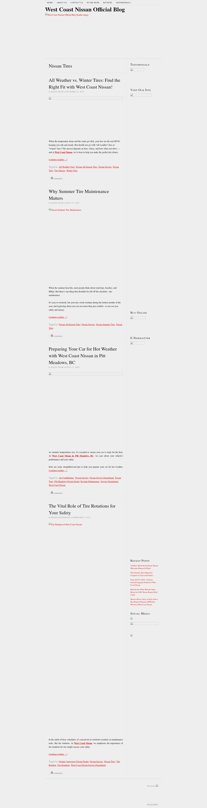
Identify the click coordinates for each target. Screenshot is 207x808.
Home (50, 2)
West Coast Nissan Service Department (88, 765)
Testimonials (123, 2)
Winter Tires (72, 170)
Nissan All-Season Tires (86, 166)
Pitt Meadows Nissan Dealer (66, 481)
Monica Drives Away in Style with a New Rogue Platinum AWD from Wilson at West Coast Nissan (144, 602)
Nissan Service (105, 166)
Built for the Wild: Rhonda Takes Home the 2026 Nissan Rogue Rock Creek (144, 592)
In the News (93, 2)
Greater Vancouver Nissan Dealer (74, 761)
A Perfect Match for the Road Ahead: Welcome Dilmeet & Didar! (144, 567)
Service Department (109, 481)
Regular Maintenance (90, 481)
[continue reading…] (58, 159)
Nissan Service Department (102, 477)
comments (56, 178)
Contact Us (77, 2)
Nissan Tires (109, 761)
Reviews (107, 2)
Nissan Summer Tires (105, 324)
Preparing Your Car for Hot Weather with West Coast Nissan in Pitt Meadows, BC (83, 355)
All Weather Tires (67, 166)
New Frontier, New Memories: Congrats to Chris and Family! (141, 574)
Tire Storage (59, 170)
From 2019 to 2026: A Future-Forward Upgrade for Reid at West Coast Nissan (143, 582)
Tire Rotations (63, 765)
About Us (62, 2)
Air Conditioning (66, 477)
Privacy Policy (152, 804)
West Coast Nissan (57, 485)
